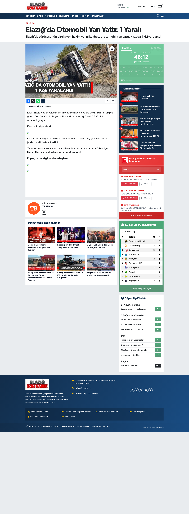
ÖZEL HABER (96, 426)
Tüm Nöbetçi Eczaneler (142, 216)
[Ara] (158, 16)
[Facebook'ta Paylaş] (28, 101)
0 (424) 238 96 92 (131, 198)
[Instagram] (141, 390)
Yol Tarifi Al (146, 184)
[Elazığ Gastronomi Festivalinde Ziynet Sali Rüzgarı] (41, 235)
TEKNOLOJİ (51, 16)
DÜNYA (86, 426)
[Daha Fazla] (43, 101)
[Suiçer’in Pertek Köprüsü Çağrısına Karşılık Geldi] (101, 263)
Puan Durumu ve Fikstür (108, 412)
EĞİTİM (85, 16)
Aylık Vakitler (128, 80)
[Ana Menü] (162, 16)
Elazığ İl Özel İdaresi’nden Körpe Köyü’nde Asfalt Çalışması (70, 275)
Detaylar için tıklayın (141, 289)
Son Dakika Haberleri (39, 417)
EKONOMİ (64, 16)
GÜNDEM (30, 16)
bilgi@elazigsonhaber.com (87, 393)
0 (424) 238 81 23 (83, 388)
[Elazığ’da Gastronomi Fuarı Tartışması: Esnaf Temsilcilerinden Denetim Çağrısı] (41, 263)
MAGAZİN (107, 426)
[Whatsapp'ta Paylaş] (38, 101)
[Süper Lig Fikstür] (160, 298)
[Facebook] (132, 390)
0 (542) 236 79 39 (131, 184)
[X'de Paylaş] (33, 101)
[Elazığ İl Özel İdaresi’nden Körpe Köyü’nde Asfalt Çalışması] (71, 263)
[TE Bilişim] (34, 208)
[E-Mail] (44, 212)
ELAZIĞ (79, 426)
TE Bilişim (32, 106)
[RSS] (150, 390)
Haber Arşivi (70, 417)
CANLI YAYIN (97, 16)
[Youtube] (146, 390)
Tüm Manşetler (139, 412)
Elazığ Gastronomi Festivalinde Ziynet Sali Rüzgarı (39, 247)
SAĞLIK (75, 16)
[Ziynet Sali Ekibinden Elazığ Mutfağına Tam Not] (101, 235)
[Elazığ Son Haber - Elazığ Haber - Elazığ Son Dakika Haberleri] (37, 6)
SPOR (40, 16)
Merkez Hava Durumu (40, 412)
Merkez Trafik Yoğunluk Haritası (78, 412)
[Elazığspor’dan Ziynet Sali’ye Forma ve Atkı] (71, 235)
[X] (136, 390)
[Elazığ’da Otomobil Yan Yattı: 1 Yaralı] (71, 71)
